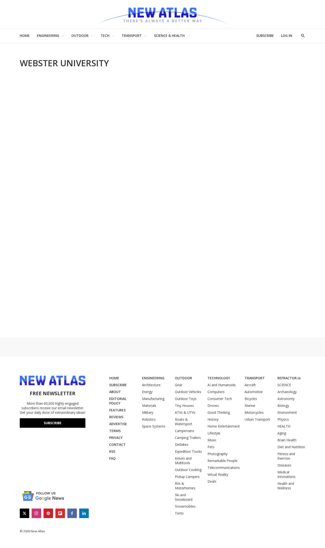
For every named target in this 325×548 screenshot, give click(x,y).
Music (212, 440)
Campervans (184, 430)
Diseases (284, 465)
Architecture (151, 385)
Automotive (254, 391)
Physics (283, 419)
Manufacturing (153, 398)
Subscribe (52, 423)
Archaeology (287, 391)
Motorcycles (254, 412)
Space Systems (153, 426)
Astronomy (286, 398)
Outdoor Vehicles (188, 391)
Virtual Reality (217, 474)
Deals (211, 481)
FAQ (112, 458)
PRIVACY (116, 437)
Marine (250, 405)
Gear (178, 385)
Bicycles (251, 398)
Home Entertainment (223, 426)
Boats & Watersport (183, 421)
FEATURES (117, 410)
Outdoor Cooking (188, 469)
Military (147, 412)
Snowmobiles (185, 506)
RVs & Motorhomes (185, 485)
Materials (149, 405)
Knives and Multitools (183, 460)
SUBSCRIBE (265, 35)
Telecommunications (223, 467)
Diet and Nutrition (291, 447)
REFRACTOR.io (289, 378)
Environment (287, 412)
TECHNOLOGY (218, 378)
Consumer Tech (219, 398)
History (212, 419)
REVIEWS (116, 417)
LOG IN (286, 35)
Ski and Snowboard (183, 497)
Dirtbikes (181, 444)
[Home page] (162, 14)
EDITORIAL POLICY (117, 400)
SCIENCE (284, 385)
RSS (112, 451)
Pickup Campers (187, 476)
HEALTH (283, 426)
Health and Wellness (285, 485)
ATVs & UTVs (185, 412)
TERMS (115, 430)
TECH (105, 35)
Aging (281, 433)
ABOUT (115, 391)
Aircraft (250, 385)
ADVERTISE (118, 424)
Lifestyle (213, 433)
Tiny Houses (184, 405)
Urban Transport (257, 419)
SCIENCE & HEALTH (169, 35)
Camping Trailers (188, 437)
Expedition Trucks (188, 451)
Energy (147, 391)
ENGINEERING (48, 35)
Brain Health (286, 440)
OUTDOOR (80, 35)
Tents (179, 513)
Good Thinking (218, 412)
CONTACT (117, 444)
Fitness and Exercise (286, 456)
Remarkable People (222, 460)
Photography (217, 454)
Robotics (149, 419)
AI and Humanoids (221, 385)
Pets (210, 447)
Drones (213, 405)
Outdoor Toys (186, 398)
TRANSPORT (132, 35)
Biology (283, 405)
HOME (25, 35)
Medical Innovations (286, 474)
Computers (216, 391)
